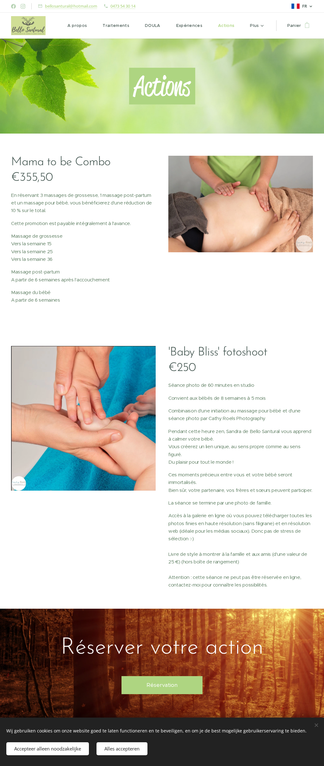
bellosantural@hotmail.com (71, 6)
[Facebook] (13, 6)
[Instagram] (23, 6)
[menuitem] (80, 26)
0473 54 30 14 (122, 6)
